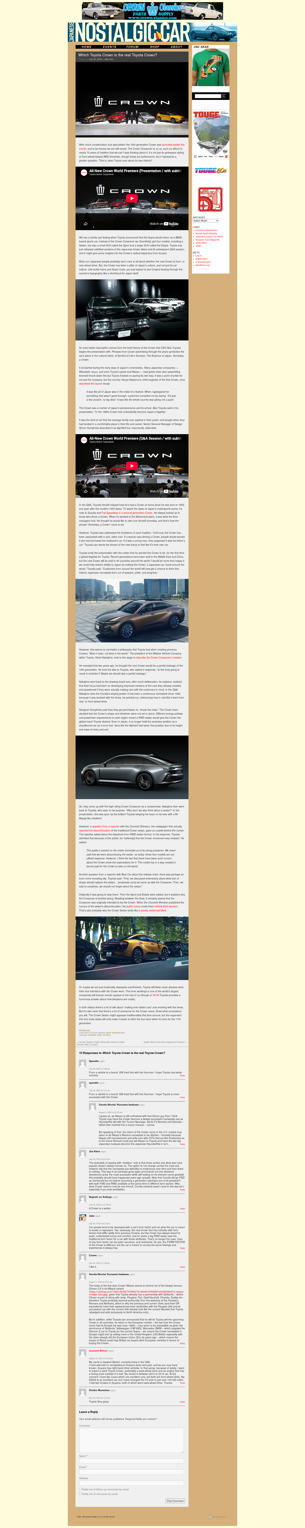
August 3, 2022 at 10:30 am (110, 1112)
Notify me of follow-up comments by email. (105, 1489)
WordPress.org (203, 265)
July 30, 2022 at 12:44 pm (100, 1205)
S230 (99, 1035)
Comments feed (203, 262)
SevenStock (201, 243)
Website (83, 1478)
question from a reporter (105, 826)
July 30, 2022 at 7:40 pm (99, 1263)
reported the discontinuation (94, 830)
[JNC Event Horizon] (110, 47)
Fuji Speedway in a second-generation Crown (127, 512)
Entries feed (201, 259)
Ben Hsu (109, 59)
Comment (84, 1425)
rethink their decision (166, 906)
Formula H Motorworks (206, 230)
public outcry (134, 906)
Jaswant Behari (98, 1350)
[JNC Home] (87, 47)
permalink (84, 1030)
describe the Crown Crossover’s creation (159, 657)
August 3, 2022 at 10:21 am (100, 1282)
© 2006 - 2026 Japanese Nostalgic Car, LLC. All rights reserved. (96, 1517)
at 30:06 (154, 995)
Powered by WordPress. (219, 1517)
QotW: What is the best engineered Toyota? (166, 1042)
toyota (106, 1035)
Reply (182, 1075)
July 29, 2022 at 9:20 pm (99, 1159)
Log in (199, 255)
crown (92, 1035)
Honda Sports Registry (206, 233)
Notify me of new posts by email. (100, 1494)
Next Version (113, 1033)
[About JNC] (177, 47)
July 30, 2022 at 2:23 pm (99, 1224)
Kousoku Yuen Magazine (208, 240)
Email (83, 1467)
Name (83, 1456)
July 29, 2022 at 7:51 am (99, 1090)
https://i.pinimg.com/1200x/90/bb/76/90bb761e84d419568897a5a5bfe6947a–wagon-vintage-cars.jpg (137, 1293)
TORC (199, 246)
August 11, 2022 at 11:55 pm (101, 1358)
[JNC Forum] (133, 47)
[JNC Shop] (154, 47)
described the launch (90, 383)
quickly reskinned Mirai (153, 910)
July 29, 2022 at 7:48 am (99, 1069)
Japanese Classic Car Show (209, 236)
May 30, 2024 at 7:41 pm (99, 1398)
